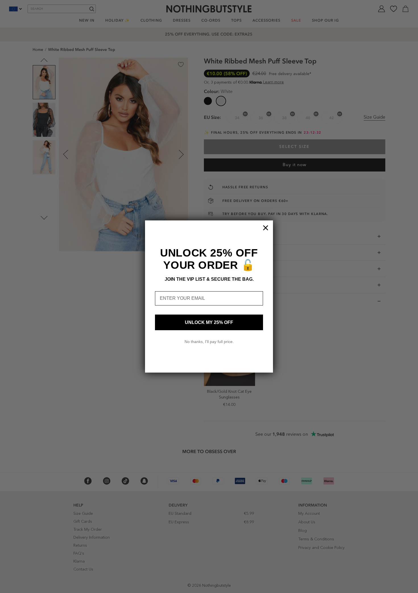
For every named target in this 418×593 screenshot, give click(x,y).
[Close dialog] (265, 228)
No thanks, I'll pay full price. (209, 341)
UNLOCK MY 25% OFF (209, 322)
